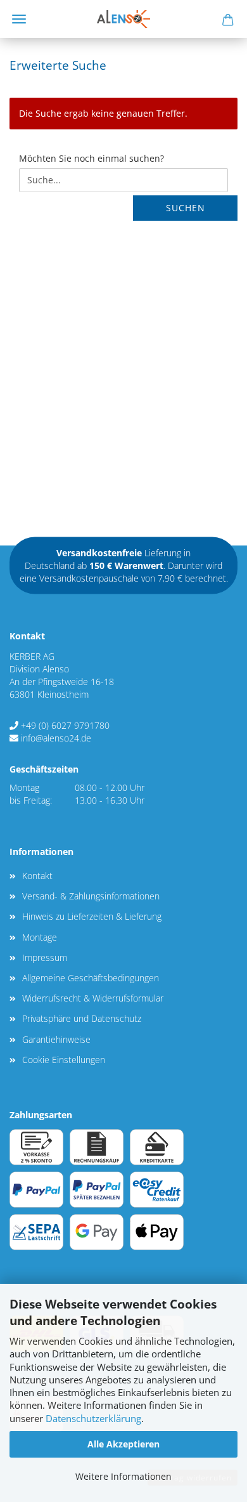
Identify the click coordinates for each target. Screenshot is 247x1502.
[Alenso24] (123, 19)
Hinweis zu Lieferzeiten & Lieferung (92, 916)
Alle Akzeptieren (123, 1444)
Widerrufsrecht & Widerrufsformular (92, 998)
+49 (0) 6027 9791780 (65, 725)
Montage (39, 937)
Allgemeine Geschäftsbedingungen (90, 978)
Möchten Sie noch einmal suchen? (91, 158)
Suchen (185, 208)
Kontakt (37, 876)
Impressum (44, 957)
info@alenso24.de (56, 738)
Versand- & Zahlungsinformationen (91, 896)
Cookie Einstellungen (63, 1060)
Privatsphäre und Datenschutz (81, 1018)
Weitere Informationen (123, 1476)
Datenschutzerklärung (93, 1419)
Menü (19, 19)
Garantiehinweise (56, 1039)
